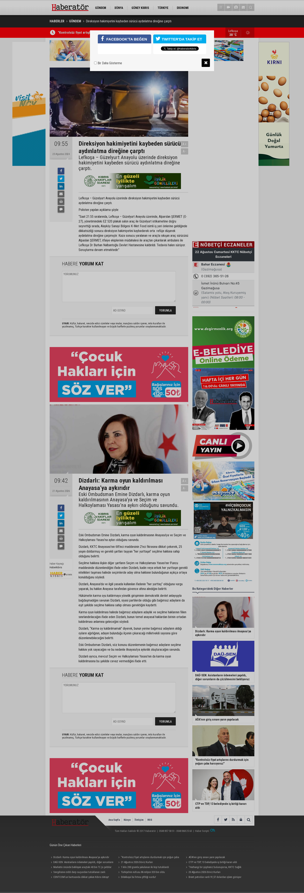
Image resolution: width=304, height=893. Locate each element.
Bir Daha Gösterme (109, 63)
